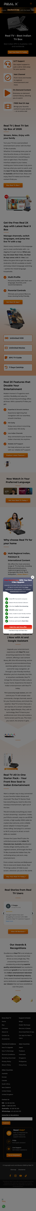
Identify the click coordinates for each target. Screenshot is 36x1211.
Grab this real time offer (18, 627)
